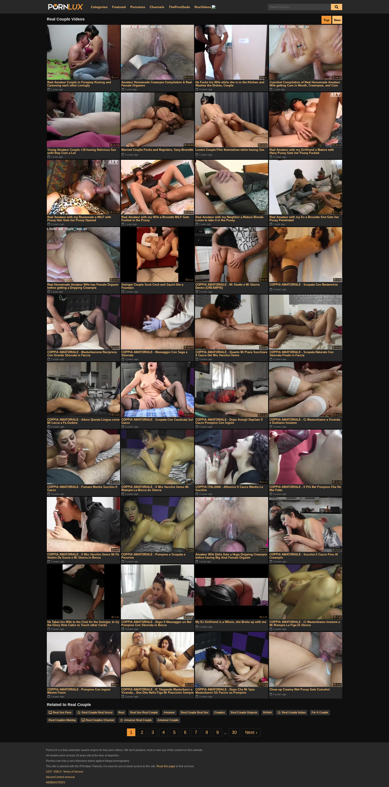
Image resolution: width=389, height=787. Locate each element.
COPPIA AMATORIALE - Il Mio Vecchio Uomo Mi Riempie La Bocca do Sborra (155, 488)
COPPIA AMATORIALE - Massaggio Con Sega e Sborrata (154, 353)
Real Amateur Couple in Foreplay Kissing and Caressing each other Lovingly (79, 84)
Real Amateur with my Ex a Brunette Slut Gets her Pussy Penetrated (304, 218)
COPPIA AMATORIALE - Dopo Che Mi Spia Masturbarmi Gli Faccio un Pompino (225, 691)
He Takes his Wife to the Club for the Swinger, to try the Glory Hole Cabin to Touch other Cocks (83, 623)
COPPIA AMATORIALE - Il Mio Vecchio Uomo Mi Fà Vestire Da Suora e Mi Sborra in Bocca (83, 556)
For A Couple (320, 712)
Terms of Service (73, 771)
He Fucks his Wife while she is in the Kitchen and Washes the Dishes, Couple (229, 84)
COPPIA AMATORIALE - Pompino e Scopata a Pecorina (153, 556)
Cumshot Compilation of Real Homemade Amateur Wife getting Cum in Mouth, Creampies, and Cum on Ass (304, 84)
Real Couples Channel (100, 720)
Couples (219, 712)
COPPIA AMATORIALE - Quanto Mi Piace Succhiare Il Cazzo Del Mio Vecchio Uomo (231, 353)
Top (326, 20)
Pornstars (137, 7)
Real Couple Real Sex (194, 712)
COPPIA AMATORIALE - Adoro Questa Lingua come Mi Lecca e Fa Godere (83, 421)
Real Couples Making (62, 720)
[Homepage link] (65, 7)
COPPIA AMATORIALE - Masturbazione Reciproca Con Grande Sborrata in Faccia (82, 353)
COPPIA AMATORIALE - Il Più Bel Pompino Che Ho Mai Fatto (305, 488)
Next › (251, 732)
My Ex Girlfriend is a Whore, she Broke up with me (230, 622)
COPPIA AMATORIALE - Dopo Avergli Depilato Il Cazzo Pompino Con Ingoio (229, 421)
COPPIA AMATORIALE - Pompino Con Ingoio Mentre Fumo (79, 691)
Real (121, 712)
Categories (99, 7)
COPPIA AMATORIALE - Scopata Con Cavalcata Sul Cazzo (157, 421)
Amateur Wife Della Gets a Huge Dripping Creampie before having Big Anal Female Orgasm (231, 556)
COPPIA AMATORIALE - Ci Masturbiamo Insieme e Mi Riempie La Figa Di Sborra (304, 623)
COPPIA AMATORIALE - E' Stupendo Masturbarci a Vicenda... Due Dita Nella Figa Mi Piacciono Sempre (157, 691)
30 (234, 732)
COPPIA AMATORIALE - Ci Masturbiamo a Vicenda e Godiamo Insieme (304, 421)
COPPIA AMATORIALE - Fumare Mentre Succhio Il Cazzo (82, 488)
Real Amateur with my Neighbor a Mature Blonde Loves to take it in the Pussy (229, 218)
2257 (49, 771)
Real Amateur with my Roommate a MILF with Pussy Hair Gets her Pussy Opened (79, 218)
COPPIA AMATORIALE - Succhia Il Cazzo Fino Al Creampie (303, 556)
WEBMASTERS (55, 782)
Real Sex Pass (62, 712)
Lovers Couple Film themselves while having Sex (229, 149)
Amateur (169, 712)
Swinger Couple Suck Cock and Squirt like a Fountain (152, 286)
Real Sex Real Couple (144, 712)
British (267, 712)
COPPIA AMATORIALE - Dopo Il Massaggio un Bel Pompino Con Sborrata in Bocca (156, 623)
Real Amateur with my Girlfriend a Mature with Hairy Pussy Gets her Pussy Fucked (301, 151)
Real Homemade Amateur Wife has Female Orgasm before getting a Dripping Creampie (82, 286)
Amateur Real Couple (138, 720)
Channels (157, 7)
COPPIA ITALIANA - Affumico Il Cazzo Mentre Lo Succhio (229, 488)
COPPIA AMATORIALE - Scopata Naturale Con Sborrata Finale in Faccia (301, 353)
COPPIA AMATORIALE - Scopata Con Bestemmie (303, 284)
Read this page (165, 766)
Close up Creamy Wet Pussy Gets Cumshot (299, 689)
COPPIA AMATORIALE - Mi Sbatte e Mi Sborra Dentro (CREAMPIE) (227, 286)
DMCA (58, 771)
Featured (119, 7)
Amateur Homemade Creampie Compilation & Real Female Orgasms (156, 84)
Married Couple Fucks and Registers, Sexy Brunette (157, 149)
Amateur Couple (168, 720)
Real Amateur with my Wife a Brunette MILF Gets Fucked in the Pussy (155, 218)
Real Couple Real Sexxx (97, 712)
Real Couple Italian (294, 712)
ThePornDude (179, 7)
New (337, 20)
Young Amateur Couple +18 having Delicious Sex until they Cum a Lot (81, 151)
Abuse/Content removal (60, 777)
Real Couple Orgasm (244, 712)
